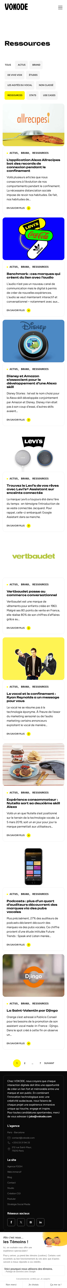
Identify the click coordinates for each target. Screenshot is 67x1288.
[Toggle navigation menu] (60, 7)
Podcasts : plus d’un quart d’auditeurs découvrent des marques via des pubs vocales (32, 906)
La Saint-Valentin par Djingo (32, 1010)
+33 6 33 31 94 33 (21, 1142)
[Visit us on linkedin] (40, 1222)
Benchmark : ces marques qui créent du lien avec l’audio (33, 275)
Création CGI (14, 1193)
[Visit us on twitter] (21, 1222)
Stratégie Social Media (18, 1204)
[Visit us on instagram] (31, 1222)
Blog (9, 1177)
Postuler (11, 1199)
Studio (10, 1188)
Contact (11, 1182)
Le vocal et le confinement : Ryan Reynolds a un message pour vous (33, 697)
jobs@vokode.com (40, 1116)
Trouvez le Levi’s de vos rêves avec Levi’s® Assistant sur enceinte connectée (33, 489)
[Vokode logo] (16, 6)
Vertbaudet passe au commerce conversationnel (32, 593)
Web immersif (14, 1172)
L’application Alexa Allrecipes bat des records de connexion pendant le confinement (33, 165)
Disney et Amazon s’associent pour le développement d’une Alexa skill (32, 381)
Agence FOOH (14, 1166)
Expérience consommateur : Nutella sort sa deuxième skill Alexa (33, 803)
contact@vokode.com (23, 1137)
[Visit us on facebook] (11, 1222)
